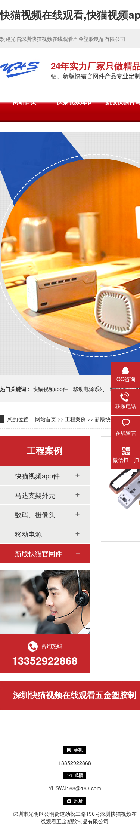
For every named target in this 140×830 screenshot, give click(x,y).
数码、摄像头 (35, 514)
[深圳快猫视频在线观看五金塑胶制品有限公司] (20, 69)
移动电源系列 (89, 388)
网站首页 (25, 101)
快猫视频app (74, 101)
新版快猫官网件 (38, 553)
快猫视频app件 (50, 388)
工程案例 (75, 419)
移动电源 (28, 534)
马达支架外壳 (35, 495)
